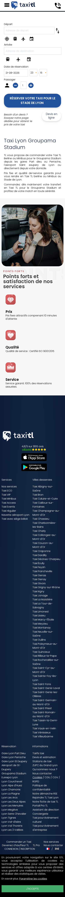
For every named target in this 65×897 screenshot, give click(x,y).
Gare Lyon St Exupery (14, 761)
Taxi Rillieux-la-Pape (44, 656)
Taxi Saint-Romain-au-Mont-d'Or (44, 714)
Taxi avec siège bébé (15, 519)
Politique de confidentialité (41, 787)
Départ (8, 24)
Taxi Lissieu (38, 615)
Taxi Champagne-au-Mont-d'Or (46, 513)
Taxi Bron (37, 495)
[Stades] (32, 39)
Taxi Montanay (41, 627)
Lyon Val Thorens (12, 826)
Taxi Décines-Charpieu (46, 559)
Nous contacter (42, 773)
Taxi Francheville (42, 571)
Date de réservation (16, 67)
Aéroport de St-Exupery (11, 767)
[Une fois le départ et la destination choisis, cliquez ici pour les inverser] (57, 30)
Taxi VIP (6, 495)
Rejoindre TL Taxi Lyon (45, 797)
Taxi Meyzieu (40, 624)
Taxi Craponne (41, 551)
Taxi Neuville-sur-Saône (42, 634)
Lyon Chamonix (11, 789)
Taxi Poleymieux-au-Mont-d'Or (44, 646)
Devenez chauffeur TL (15, 845)
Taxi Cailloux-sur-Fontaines (42, 505)
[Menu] (7, 5)
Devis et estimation (44, 757)
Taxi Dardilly (39, 555)
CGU (47, 777)
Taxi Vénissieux (41, 732)
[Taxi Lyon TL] (23, 5)
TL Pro (36, 845)
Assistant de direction (45, 809)
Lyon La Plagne (11, 793)
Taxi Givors (39, 583)
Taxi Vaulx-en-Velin (44, 728)
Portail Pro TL (40, 805)
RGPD (35, 781)
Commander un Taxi (18, 842)
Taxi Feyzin (38, 567)
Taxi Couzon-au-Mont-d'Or (42, 545)
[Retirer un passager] (16, 86)
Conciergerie (40, 814)
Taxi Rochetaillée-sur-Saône (45, 662)
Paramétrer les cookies (33, 878)
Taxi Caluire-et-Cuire (45, 498)
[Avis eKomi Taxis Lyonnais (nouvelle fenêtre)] (32, 450)
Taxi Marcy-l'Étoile (43, 619)
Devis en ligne (51, 116)
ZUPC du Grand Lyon (45, 765)
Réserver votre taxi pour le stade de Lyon (33, 100)
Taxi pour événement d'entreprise (45, 828)
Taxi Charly (39, 531)
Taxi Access (9, 503)
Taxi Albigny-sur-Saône (42, 488)
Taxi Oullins (39, 640)
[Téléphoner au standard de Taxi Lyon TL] (58, 6)
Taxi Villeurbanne (42, 736)
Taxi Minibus (9, 498)
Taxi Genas (39, 575)
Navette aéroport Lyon (15, 515)
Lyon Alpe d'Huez (12, 785)
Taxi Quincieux (41, 652)
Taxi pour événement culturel (45, 820)
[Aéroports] (24, 39)
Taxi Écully (38, 563)
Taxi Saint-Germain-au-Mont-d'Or (44, 702)
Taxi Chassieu (40, 519)
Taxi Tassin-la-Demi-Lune (45, 722)
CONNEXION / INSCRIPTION (19, 849)
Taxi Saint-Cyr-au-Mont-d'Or (43, 670)
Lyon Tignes (9, 818)
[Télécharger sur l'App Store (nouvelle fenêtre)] (32, 460)
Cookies (37, 777)
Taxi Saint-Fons (41, 684)
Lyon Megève (10, 809)
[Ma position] (8, 39)
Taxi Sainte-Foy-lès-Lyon (44, 678)
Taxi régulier (9, 511)
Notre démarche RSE (44, 793)
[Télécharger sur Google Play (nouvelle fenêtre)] (32, 470)
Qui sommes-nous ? (44, 769)
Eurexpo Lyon (10, 777)
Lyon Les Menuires (12, 805)
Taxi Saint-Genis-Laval (46, 688)
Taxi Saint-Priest (42, 708)
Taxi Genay (39, 579)
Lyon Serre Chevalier (14, 814)
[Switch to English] (57, 849)
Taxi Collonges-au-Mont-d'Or (44, 537)
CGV (55, 777)
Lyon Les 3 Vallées (12, 830)
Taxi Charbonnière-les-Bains (44, 525)
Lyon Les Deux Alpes (14, 801)
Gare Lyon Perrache (14, 757)
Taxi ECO (7, 490)
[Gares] (16, 39)
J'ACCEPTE (32, 889)
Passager (9, 79)
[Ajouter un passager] (31, 86)
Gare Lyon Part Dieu (14, 753)
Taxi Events (8, 506)
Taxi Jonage (40, 595)
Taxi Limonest (40, 611)
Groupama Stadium (14, 773)
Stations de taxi (41, 761)
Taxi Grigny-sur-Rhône (46, 587)
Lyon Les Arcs (10, 797)
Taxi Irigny (38, 591)
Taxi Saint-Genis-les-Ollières (45, 694)
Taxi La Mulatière (42, 599)
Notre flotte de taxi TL (45, 801)
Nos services (9, 486)
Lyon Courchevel (12, 781)
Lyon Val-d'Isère (11, 822)
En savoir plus (10, 878)
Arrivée (8, 44)
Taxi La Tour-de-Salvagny (42, 605)
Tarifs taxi (38, 753)
